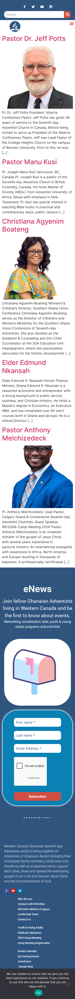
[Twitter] (33, 6)
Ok (38, 992)
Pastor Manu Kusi (29, 162)
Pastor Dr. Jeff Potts (34, 38)
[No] (68, 983)
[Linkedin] (50, 6)
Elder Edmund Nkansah (24, 366)
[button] (71, 23)
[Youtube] (42, 6)
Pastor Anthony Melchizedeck (26, 434)
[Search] (67, 14)
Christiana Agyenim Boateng (33, 225)
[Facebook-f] (24, 6)
